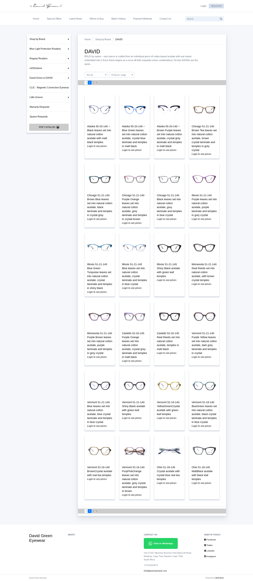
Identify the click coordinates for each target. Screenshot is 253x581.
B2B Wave (220, 578)
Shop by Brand (37, 39)
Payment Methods (142, 18)
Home (36, 18)
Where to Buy (97, 18)
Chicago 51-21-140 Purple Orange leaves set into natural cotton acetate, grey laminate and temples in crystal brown (134, 207)
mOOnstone (36, 68)
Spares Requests (39, 116)
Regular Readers (38, 58)
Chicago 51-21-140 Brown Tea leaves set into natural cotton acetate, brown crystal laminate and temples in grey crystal (204, 138)
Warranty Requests (39, 107)
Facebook (211, 539)
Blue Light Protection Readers (45, 49)
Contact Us (165, 18)
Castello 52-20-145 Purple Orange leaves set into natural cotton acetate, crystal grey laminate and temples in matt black (134, 345)
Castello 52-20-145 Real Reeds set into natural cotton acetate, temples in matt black (168, 341)
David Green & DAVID (41, 78)
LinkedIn (210, 551)
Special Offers (54, 18)
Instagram (211, 556)
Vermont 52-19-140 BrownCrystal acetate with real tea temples (99, 471)
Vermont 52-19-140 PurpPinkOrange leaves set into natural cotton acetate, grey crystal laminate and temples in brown (134, 479)
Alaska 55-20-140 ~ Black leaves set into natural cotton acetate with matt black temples (99, 134)
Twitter (209, 545)
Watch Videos (118, 18)
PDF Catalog (47, 127)
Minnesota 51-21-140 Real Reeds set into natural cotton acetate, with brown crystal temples (204, 272)
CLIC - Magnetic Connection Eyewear (49, 87)
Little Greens (36, 97)
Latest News (75, 18)
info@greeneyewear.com (155, 571)
